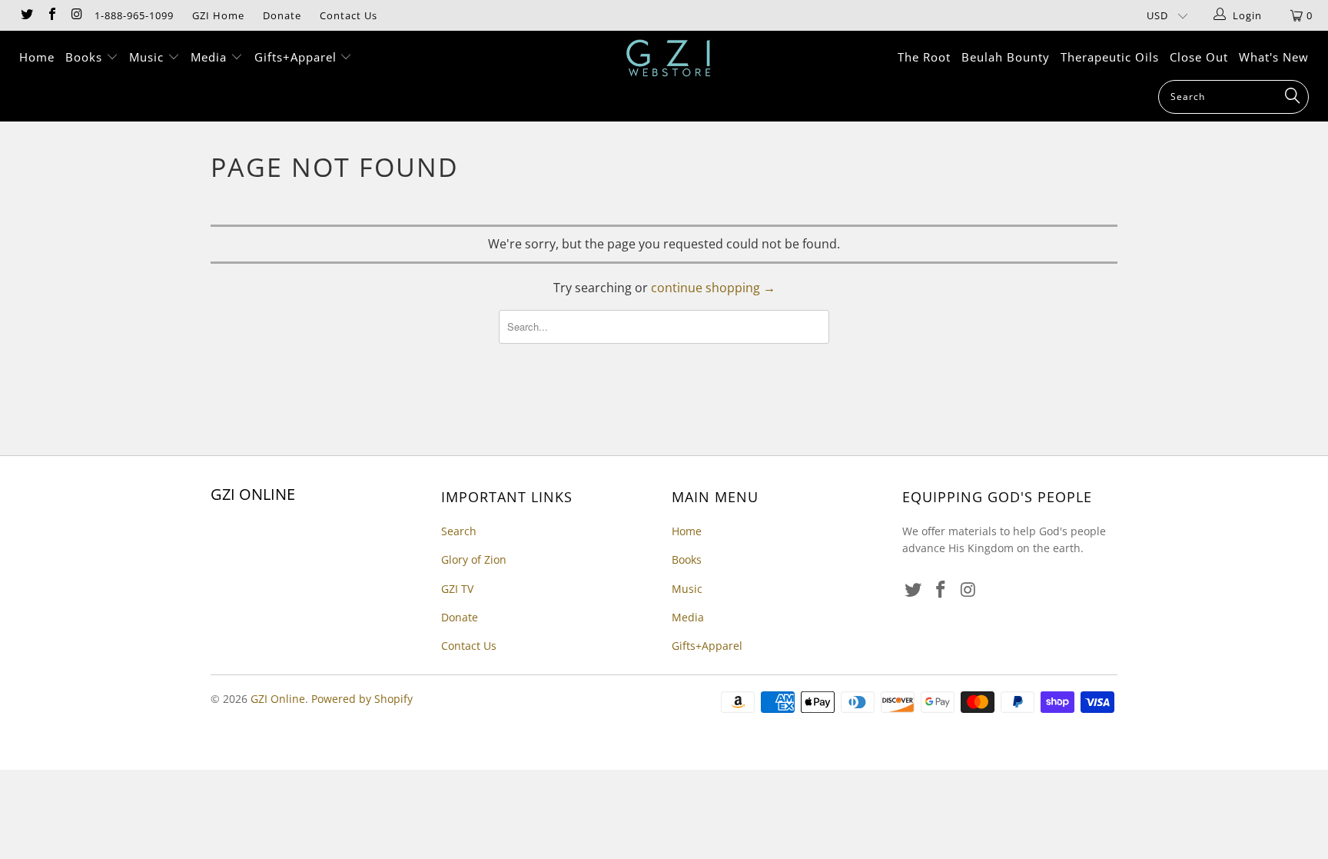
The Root (924, 57)
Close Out (1199, 57)
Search (458, 531)
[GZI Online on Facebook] (51, 15)
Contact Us (348, 15)
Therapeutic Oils (1110, 57)
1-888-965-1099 (134, 15)
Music (148, 57)
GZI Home (218, 15)
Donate (282, 15)
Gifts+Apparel (297, 57)
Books (85, 57)
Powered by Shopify (362, 698)
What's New (1274, 57)
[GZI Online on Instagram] (76, 15)
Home (37, 57)
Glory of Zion (473, 559)
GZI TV (457, 588)
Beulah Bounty (1005, 57)
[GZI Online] (671, 58)
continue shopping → (713, 287)
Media (211, 57)
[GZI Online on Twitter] (26, 15)
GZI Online (278, 698)
